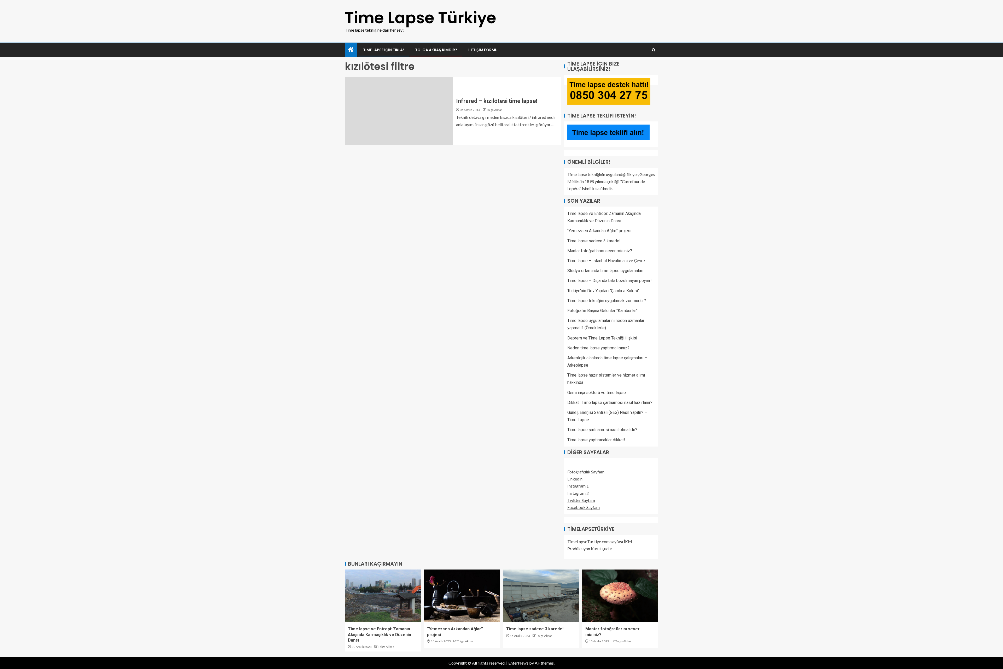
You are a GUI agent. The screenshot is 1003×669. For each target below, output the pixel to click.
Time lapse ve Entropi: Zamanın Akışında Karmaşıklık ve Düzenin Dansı (379, 634)
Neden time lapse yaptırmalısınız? (598, 347)
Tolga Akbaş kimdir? (436, 49)
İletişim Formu (483, 49)
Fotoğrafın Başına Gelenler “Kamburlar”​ (602, 310)
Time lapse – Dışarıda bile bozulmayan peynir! (609, 280)
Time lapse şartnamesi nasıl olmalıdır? (602, 429)
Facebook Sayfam (583, 507)
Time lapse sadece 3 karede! (594, 240)
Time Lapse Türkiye (420, 18)
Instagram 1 (578, 485)
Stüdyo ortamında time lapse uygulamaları (605, 270)
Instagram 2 (578, 493)
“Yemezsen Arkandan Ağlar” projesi (599, 230)
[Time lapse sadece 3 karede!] (541, 596)
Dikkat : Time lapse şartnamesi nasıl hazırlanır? (609, 402)
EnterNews (518, 662)
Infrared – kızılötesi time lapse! (496, 101)
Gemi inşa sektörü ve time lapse (596, 392)
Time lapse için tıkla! (383, 49)
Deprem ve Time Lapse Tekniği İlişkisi (602, 338)
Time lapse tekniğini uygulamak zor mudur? (606, 300)
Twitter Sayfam (581, 500)
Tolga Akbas (494, 110)
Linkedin (574, 478)
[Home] (351, 50)
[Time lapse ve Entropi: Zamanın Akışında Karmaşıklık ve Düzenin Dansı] (383, 596)
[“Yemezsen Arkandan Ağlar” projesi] (462, 596)
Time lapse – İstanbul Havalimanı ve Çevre (606, 260)
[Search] (653, 50)
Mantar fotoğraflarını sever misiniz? (599, 250)
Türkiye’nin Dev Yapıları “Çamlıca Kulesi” (603, 290)
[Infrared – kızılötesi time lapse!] (399, 111)
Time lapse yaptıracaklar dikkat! (596, 439)
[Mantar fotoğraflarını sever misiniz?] (620, 596)
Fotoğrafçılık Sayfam (585, 471)
